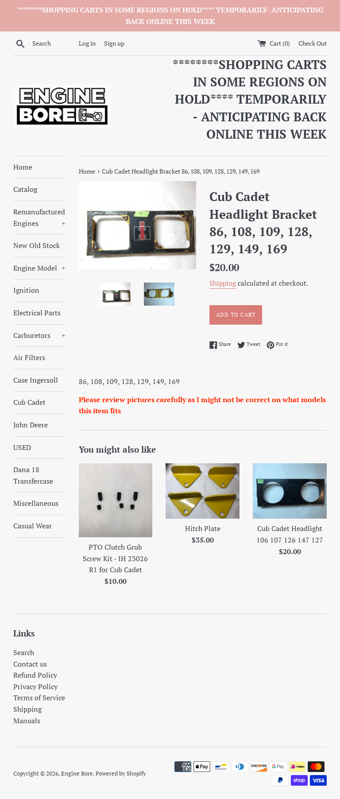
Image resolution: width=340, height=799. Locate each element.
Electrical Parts (37, 313)
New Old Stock (36, 245)
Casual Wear (32, 526)
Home (22, 167)
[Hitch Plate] (203, 491)
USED (22, 447)
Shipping (222, 283)
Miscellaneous (35, 503)
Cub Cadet (29, 402)
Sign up (114, 43)
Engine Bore (77, 773)
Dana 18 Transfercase (33, 475)
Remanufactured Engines (39, 217)
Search (23, 652)
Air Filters (29, 357)
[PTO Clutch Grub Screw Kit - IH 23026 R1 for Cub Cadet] (116, 500)
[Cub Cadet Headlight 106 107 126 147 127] (290, 491)
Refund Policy (35, 675)
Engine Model (39, 268)
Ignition (26, 290)
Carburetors (39, 335)
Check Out (312, 43)
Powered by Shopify (121, 773)
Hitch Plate (202, 528)
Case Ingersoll (35, 380)
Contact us (30, 664)
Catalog (25, 189)
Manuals (26, 720)
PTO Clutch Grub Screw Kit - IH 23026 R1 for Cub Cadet (115, 558)
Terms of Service (39, 697)
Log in (87, 43)
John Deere (30, 425)
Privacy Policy (35, 686)
